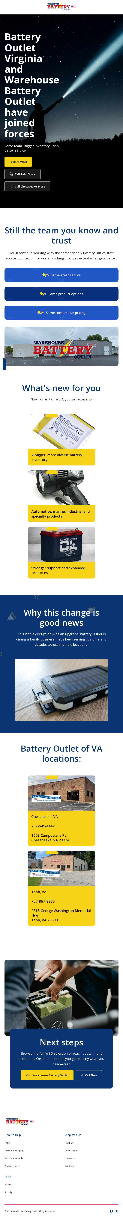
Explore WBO (18, 162)
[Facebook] (111, 1211)
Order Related (71, 1150)
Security (8, 1192)
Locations (69, 1142)
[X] (116, 1211)
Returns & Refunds (13, 1158)
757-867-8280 (43, 901)
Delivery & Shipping (13, 1150)
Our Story (69, 1166)
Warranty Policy (12, 1166)
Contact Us (69, 1158)
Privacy (7, 1184)
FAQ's (7, 1142)
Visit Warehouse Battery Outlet (47, 1075)
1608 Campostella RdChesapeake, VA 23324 (50, 837)
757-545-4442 (43, 825)
